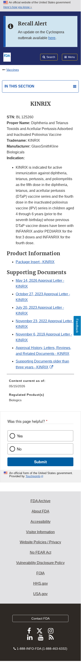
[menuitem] (40, 385)
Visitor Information (40, 532)
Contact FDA (40, 618)
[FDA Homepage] (7, 56)
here (51, 38)
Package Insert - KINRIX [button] (35, 262)
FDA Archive (40, 501)
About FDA (40, 511)
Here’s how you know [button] (16, 7)
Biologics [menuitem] (15, 400)
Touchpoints (33, 476)
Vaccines (12, 70)
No (19, 449)
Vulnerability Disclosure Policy (40, 563)
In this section (19, 86)
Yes (20, 436)
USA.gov (40, 594)
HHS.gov (40, 583)
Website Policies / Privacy (40, 542)
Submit (40, 461)
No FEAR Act (40, 552)
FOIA (40, 573)
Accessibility (40, 522)
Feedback (77, 326)
